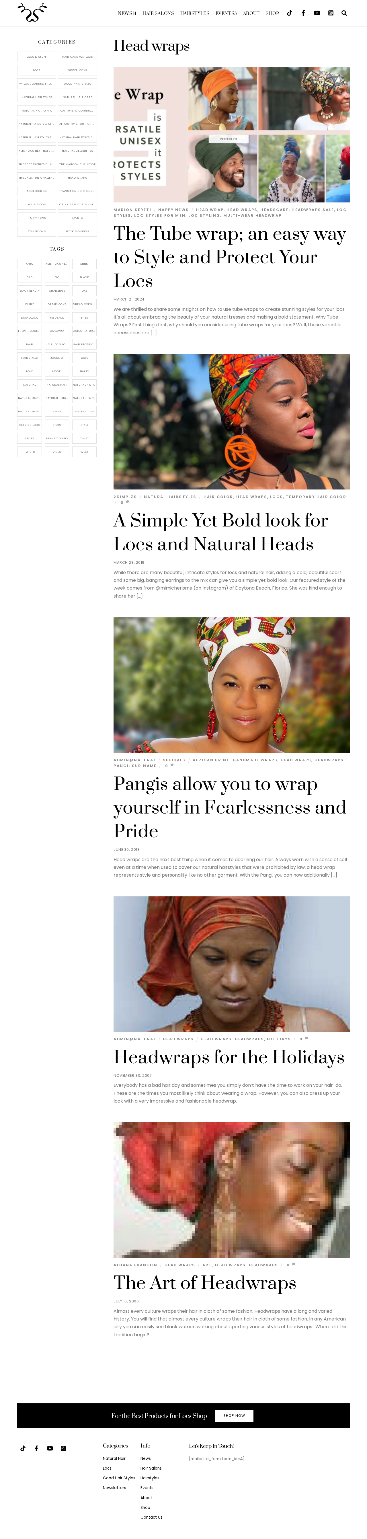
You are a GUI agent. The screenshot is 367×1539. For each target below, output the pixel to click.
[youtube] (317, 12)
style (84, 425)
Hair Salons (158, 13)
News (127, 13)
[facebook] (303, 12)
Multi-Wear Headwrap (252, 215)
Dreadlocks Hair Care (85, 304)
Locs (36, 70)
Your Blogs (37, 204)
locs (276, 496)
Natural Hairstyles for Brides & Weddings (78, 137)
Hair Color (218, 496)
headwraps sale (313, 209)
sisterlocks (84, 411)
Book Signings (77, 231)
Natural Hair (56, 385)
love (29, 371)
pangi (121, 765)
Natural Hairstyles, (85, 398)
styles (29, 438)
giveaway (57, 331)
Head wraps (242, 209)
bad (29, 277)
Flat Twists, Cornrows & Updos (78, 110)
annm (84, 264)
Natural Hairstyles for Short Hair (37, 137)
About (251, 13)
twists (29, 452)
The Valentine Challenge (37, 178)
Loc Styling (204, 215)
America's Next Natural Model (37, 151)
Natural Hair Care (77, 97)
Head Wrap (210, 209)
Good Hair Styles (77, 83)
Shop (272, 13)
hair (29, 344)
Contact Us (151, 1517)
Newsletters (114, 1488)
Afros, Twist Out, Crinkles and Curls (78, 124)
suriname (144, 765)
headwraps (329, 760)
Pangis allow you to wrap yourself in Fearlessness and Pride (230, 808)
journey (57, 358)
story (57, 425)
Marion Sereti (132, 209)
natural (29, 385)
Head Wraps (178, 1039)
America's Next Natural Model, (57, 264)
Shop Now (234, 1415)
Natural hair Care (85, 385)
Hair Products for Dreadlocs (85, 344)
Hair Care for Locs (77, 56)
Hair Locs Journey (57, 344)
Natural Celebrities (77, 151)
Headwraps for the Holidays (229, 1057)
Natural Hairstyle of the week (37, 124)
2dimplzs (125, 496)
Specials (174, 760)
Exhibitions (37, 231)
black (84, 277)
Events (226, 13)
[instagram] (331, 12)
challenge (57, 290)
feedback (57, 317)
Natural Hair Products (30, 398)
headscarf (274, 209)
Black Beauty (29, 290)
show (56, 411)
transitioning (57, 438)
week (84, 452)
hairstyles (29, 358)
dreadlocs (29, 317)
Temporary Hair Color (316, 496)
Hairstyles (195, 13)
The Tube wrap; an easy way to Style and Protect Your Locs (230, 258)
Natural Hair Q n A (37, 110)
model (57, 371)
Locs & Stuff (37, 56)
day (84, 290)
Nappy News (173, 209)
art (207, 1265)
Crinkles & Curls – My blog (78, 204)
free (84, 317)
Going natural (84, 331)
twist (84, 438)
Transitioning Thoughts (78, 191)
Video (57, 452)
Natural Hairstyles (170, 496)
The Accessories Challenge (37, 164)
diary (29, 304)
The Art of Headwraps (205, 1283)
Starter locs (29, 425)
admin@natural (135, 760)
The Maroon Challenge (77, 164)
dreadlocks (57, 304)
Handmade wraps (255, 760)
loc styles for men (160, 215)
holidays (279, 1039)
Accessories (36, 191)
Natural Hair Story (57, 398)
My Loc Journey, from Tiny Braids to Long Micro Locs (37, 83)
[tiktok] (289, 12)
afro (30, 264)
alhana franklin (135, 1265)
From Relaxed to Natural (30, 331)
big (56, 277)
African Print (211, 760)
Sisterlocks (77, 70)
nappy (84, 371)
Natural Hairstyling (30, 411)
